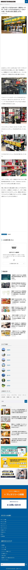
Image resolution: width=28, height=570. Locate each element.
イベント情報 (4, 519)
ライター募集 (4, 549)
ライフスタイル (4, 527)
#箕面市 (9, 234)
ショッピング (4, 234)
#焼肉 (14, 397)
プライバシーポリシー (5, 559)
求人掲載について (4, 553)
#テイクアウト (14, 395)
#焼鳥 (18, 397)
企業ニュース (4, 530)
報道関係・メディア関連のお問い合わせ (8, 557)
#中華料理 (3, 397)
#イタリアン (3, 395)
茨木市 (8, 355)
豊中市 (8, 375)
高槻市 (8, 350)
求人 (2, 534)
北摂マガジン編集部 (14, 252)
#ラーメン (24, 395)
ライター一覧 (4, 547)
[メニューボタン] (26, 1)
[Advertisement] (14, 52)
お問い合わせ (4, 555)
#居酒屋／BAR (9, 397)
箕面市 (8, 380)
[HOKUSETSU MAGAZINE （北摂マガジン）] (8, 1)
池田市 (8, 370)
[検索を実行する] (26, 401)
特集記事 (3, 536)
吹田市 (8, 365)
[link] (14, 260)
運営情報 (3, 545)
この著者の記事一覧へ (14, 263)
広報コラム (3, 532)
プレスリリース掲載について (6, 551)
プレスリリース (4, 525)
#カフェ (8, 395)
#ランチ (19, 395)
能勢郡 (8, 385)
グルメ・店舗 (4, 521)
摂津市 (8, 360)
